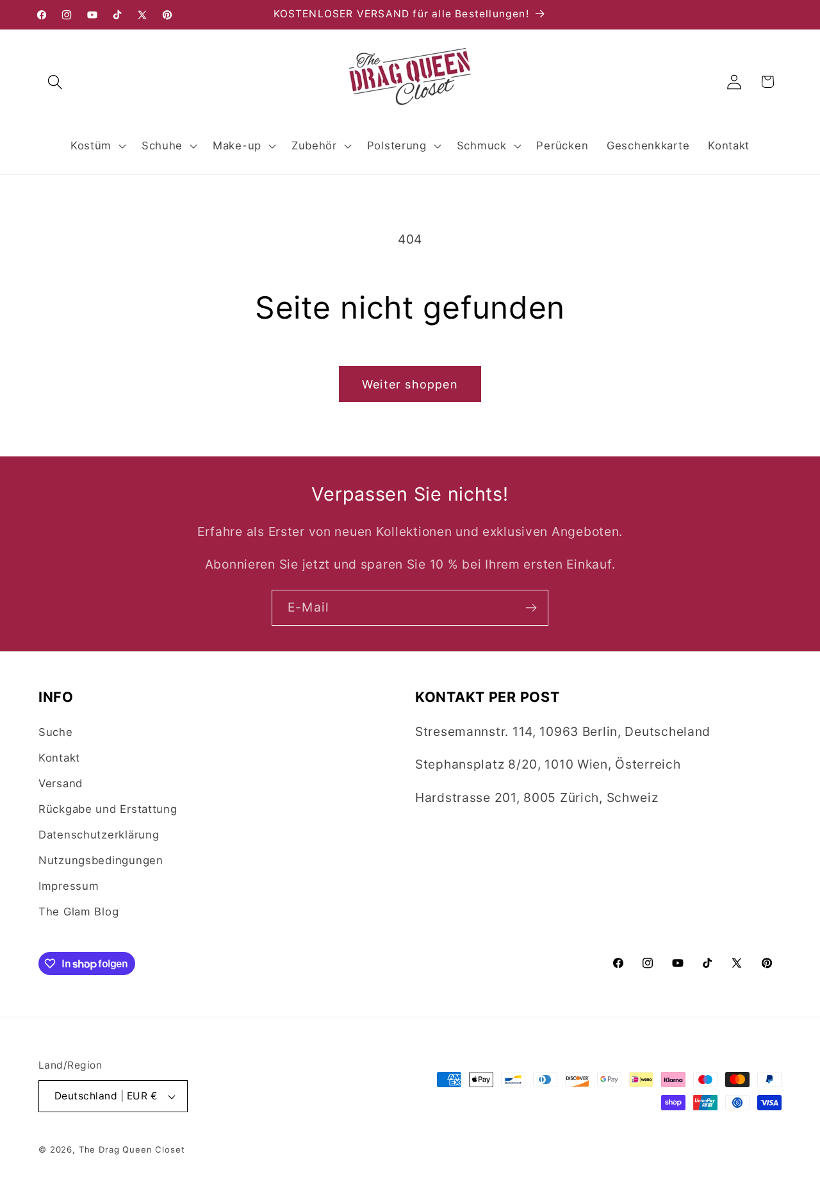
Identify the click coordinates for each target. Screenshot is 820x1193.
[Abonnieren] (531, 608)
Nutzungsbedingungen (100, 860)
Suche (55, 732)
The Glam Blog (78, 911)
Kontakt (59, 757)
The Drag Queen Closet (132, 1149)
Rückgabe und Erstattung (107, 809)
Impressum (68, 886)
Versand (60, 783)
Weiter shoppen (410, 384)
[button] (55, 82)
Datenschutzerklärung (98, 834)
